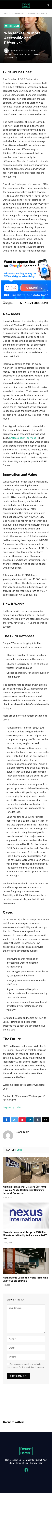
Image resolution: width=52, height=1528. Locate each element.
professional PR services (22, 438)
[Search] (47, 5)
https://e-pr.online (12, 1107)
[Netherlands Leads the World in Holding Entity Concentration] (26, 1261)
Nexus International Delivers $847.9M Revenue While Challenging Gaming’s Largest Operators (24, 1190)
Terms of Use (22, 1463)
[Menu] (5, 5)
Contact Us (28, 1460)
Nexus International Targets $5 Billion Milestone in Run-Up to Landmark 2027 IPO (25, 1235)
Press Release (12, 26)
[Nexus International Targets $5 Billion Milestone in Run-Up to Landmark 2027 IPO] (26, 1216)
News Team (18, 50)
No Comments (34, 54)
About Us (16, 1460)
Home (8, 1460)
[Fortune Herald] (26, 5)
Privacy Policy (36, 1463)
